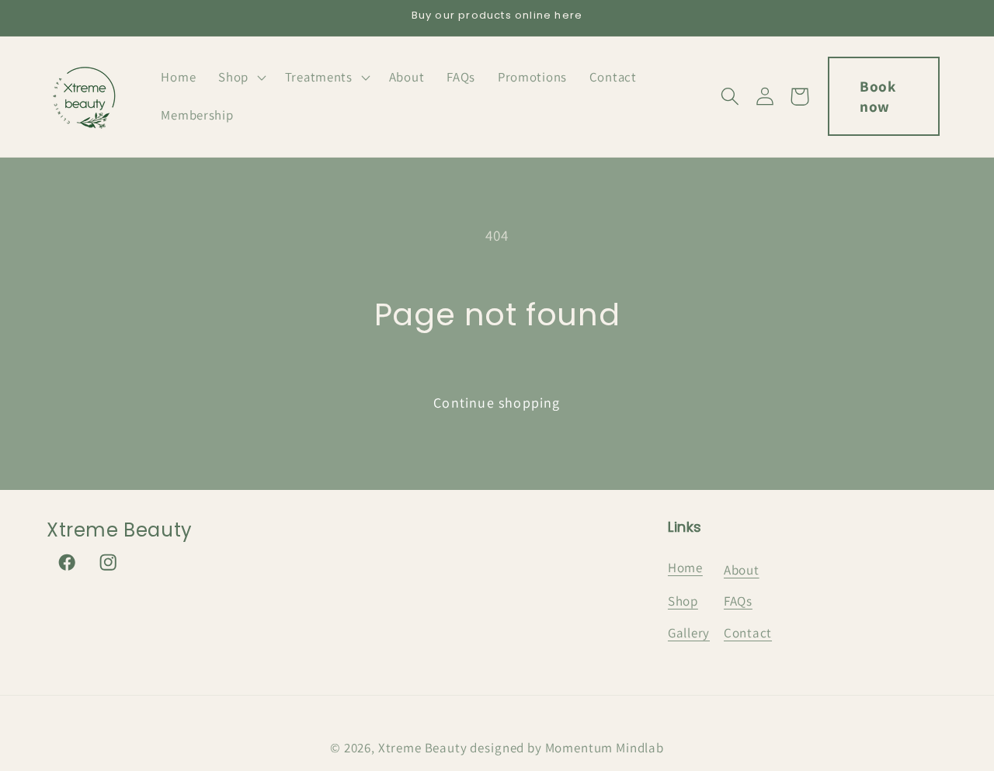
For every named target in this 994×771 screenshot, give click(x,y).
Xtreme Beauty (422, 747)
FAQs (738, 601)
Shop (683, 601)
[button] (240, 76)
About (741, 569)
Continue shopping (496, 403)
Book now (878, 96)
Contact (748, 632)
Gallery (689, 632)
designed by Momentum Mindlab (567, 747)
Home (685, 567)
